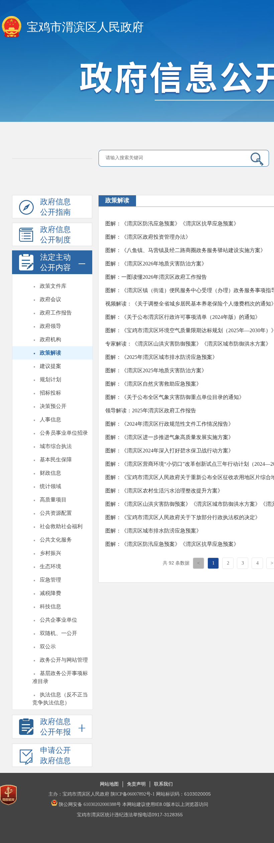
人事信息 (50, 419)
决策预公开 (53, 406)
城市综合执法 (56, 446)
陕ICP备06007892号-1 (133, 794)
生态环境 (50, 566)
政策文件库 (53, 286)
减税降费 (50, 593)
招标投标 (50, 393)
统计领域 (50, 486)
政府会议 (50, 299)
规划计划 (50, 379)
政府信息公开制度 (55, 234)
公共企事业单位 (58, 620)
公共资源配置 (56, 513)
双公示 (48, 646)
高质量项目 (53, 499)
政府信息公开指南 (55, 207)
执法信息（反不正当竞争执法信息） (60, 698)
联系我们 (163, 784)
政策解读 (50, 353)
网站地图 (109, 784)
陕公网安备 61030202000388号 (89, 804)
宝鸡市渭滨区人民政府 (85, 27)
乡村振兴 (50, 553)
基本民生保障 (56, 459)
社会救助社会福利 (61, 526)
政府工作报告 (56, 312)
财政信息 (50, 473)
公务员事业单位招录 (64, 433)
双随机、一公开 (58, 633)
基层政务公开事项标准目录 (60, 677)
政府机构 (50, 339)
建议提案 (50, 366)
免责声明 (136, 784)
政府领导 (50, 326)
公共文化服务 (56, 540)
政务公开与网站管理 (64, 660)
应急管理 (50, 580)
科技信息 (50, 606)
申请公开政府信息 (55, 755)
